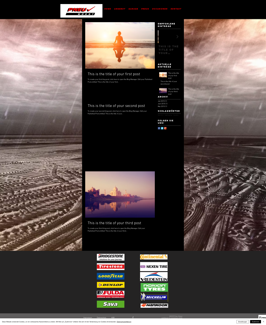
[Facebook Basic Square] (159, 128)
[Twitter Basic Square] (162, 128)
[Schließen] (263, 321)
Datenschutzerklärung (124, 322)
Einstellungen (242, 322)
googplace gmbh (176, 318)
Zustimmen (255, 322)
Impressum (87, 318)
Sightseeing (168, 115)
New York (161, 115)
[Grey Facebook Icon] (133, 317)
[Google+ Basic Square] (165, 128)
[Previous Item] (161, 36)
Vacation (176, 115)
